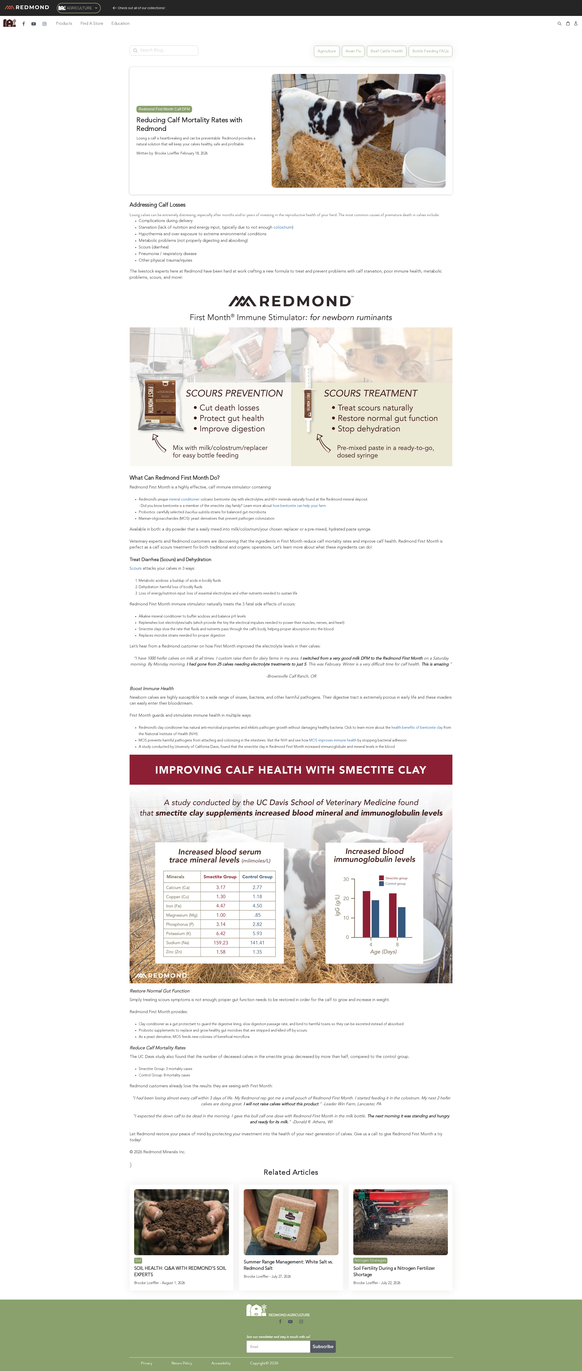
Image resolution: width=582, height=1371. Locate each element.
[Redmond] (27, 7)
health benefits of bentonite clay (417, 728)
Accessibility (221, 1363)
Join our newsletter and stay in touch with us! (278, 1336)
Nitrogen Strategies (370, 1260)
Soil (138, 1260)
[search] (559, 24)
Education (120, 24)
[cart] (568, 23)
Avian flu (353, 51)
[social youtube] (34, 24)
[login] (576, 23)
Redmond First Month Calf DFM (164, 109)
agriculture (327, 51)
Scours (136, 569)
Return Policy (181, 1363)
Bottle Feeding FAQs (430, 51)
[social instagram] (44, 24)
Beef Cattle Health (387, 51)
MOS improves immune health (332, 740)
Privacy (146, 1363)
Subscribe (323, 1346)
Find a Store (91, 24)
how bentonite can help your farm (299, 506)
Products (64, 24)
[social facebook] (23, 24)
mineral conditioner (184, 499)
